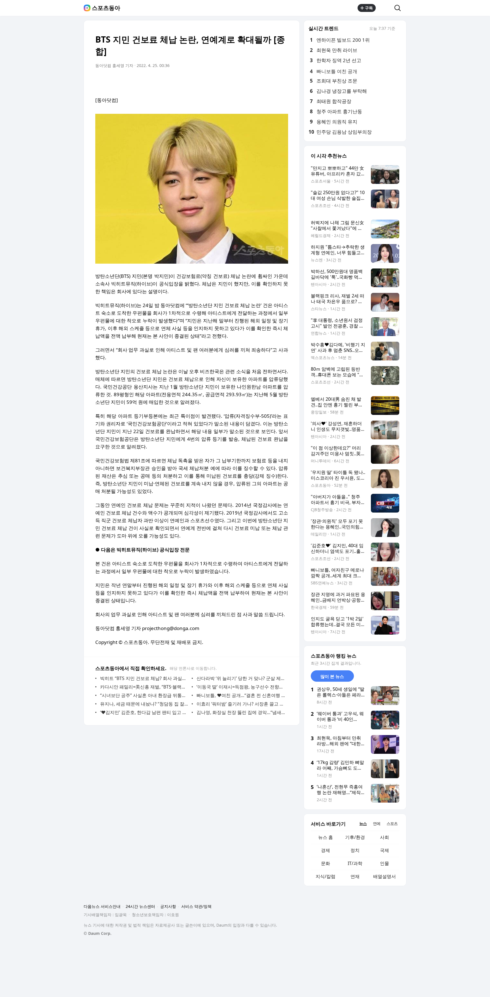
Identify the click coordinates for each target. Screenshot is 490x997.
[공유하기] (385, 8)
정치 (355, 850)
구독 (369, 8)
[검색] (399, 8)
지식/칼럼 (325, 876)
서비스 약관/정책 (196, 906)
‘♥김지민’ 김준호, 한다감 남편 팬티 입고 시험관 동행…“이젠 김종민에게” (144, 712)
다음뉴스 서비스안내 (102, 906)
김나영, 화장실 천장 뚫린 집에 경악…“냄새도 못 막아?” (241, 712)
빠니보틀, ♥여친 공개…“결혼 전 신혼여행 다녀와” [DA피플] (241, 695)
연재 (355, 876)
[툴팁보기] (399, 29)
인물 (384, 863)
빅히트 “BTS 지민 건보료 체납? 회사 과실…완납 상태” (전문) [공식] (144, 678)
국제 (384, 850)
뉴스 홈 (325, 837)
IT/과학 (355, 863)
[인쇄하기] (282, 81)
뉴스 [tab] (363, 823)
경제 (325, 850)
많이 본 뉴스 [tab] (332, 676)
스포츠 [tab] (392, 823)
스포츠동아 (106, 8)
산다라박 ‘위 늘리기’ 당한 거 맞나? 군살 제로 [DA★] (241, 678)
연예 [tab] (376, 823)
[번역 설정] (259, 81)
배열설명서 (384, 876)
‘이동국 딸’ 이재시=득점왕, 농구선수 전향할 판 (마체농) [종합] (241, 687)
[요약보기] (237, 81)
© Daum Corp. (97, 933)
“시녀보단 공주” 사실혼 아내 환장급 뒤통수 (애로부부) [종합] (144, 695)
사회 (384, 837)
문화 (325, 863)
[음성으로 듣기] (248, 81)
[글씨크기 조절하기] (271, 81)
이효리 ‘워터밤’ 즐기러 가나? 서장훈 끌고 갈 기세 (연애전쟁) (241, 704)
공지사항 (168, 906)
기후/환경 (355, 837)
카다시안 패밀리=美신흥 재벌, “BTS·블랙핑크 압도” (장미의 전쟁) (144, 687)
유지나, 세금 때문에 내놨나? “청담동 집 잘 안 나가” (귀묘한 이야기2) (144, 704)
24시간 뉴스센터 (140, 906)
